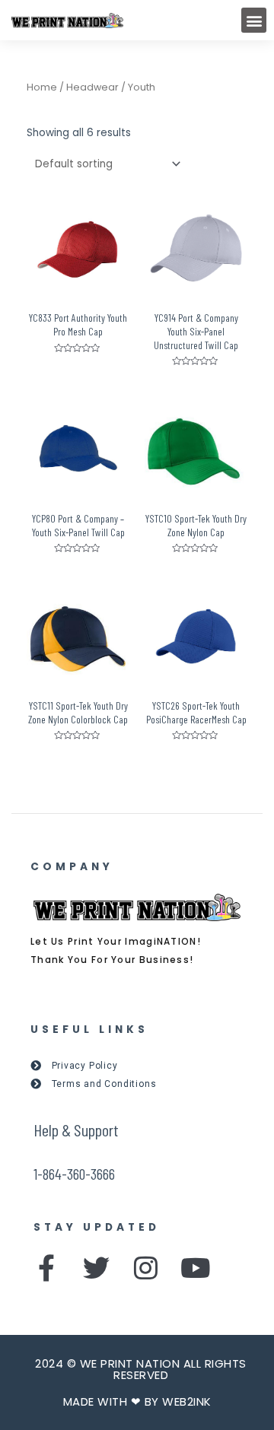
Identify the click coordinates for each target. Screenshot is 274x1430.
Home (42, 87)
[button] (253, 20)
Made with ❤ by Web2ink (137, 1401)
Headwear (92, 87)
